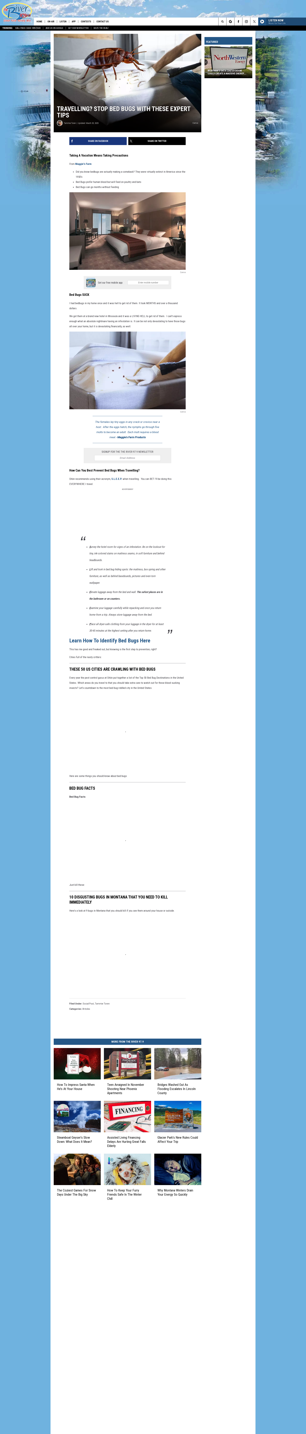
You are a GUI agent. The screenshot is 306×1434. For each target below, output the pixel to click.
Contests (86, 21)
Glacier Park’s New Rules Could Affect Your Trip (177, 1140)
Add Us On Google (54, 28)
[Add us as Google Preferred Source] (230, 22)
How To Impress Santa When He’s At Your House (76, 1087)
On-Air (50, 21)
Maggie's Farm (83, 163)
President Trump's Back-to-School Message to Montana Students (225, 72)
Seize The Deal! (101, 28)
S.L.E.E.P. (116, 478)
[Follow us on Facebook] (238, 22)
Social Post (88, 1003)
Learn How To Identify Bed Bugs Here (109, 640)
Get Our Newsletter (78, 28)
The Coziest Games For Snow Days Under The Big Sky (76, 1192)
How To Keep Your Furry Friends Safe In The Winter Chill (124, 1194)
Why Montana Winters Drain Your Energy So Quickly (175, 1192)
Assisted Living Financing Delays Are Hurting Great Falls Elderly (126, 1142)
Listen (63, 21)
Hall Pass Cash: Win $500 (28, 28)
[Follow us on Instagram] (246, 22)
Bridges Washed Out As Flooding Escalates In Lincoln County (176, 1089)
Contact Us (102, 21)
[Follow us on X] (254, 22)
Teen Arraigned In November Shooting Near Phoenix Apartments (125, 1089)
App (74, 21)
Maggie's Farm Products (131, 437)
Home (39, 21)
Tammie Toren (70, 123)
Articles (86, 1009)
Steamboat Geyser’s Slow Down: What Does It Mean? (74, 1140)
